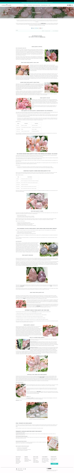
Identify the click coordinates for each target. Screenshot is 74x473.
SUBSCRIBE (54, 463)
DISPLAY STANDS (18, 462)
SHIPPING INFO (26, 461)
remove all (42, 36)
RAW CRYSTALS (18, 460)
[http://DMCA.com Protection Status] (49, 468)
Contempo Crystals (20, 470)
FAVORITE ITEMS (35, 460)
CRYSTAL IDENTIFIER (36, 461)
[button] (71, 5)
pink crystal (39, 391)
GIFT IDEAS (17, 463)
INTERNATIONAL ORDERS (28, 460)
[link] (37, 0)
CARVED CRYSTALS (18, 461)
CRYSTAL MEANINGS (36, 462)
